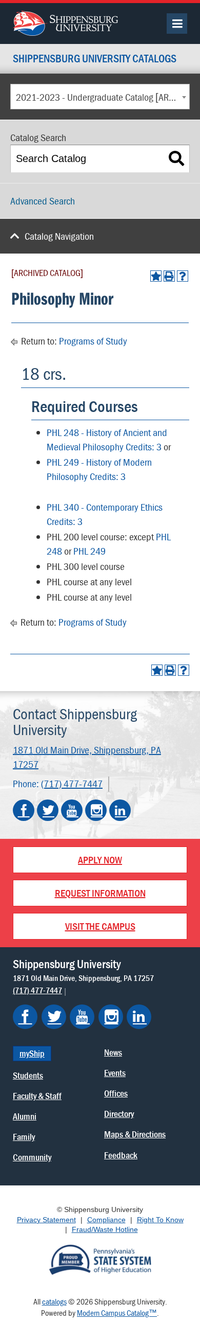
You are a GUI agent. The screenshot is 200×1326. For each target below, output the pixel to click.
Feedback (120, 1155)
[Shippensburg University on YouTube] (72, 810)
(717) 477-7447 (72, 783)
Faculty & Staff (37, 1096)
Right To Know (160, 1220)
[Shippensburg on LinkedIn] (139, 1016)
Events (115, 1073)
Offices (116, 1093)
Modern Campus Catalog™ (117, 1313)
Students (28, 1075)
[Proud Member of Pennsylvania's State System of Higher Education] (100, 1258)
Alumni (24, 1116)
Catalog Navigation (59, 236)
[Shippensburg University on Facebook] (23, 810)
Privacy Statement (46, 1220)
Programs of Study (93, 340)
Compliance (106, 1220)
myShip (32, 1053)
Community (32, 1157)
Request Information (100, 892)
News (113, 1052)
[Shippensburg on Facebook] (25, 1016)
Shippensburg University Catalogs (94, 59)
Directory (119, 1113)
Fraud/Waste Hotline (105, 1229)
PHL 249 (89, 550)
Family (24, 1136)
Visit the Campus (100, 926)
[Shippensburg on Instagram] (110, 1016)
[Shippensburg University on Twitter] (47, 810)
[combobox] (100, 96)
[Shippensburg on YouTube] (82, 1016)
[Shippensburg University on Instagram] (96, 810)
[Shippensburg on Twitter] (54, 1016)
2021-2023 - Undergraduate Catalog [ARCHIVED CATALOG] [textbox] (102, 96)
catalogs (54, 1301)
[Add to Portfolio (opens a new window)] (156, 276)
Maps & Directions (135, 1134)
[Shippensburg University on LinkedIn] (120, 810)
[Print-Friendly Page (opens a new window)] (169, 276)
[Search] (176, 159)
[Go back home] (65, 22)
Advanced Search (42, 200)
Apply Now (100, 859)
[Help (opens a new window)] (182, 276)
